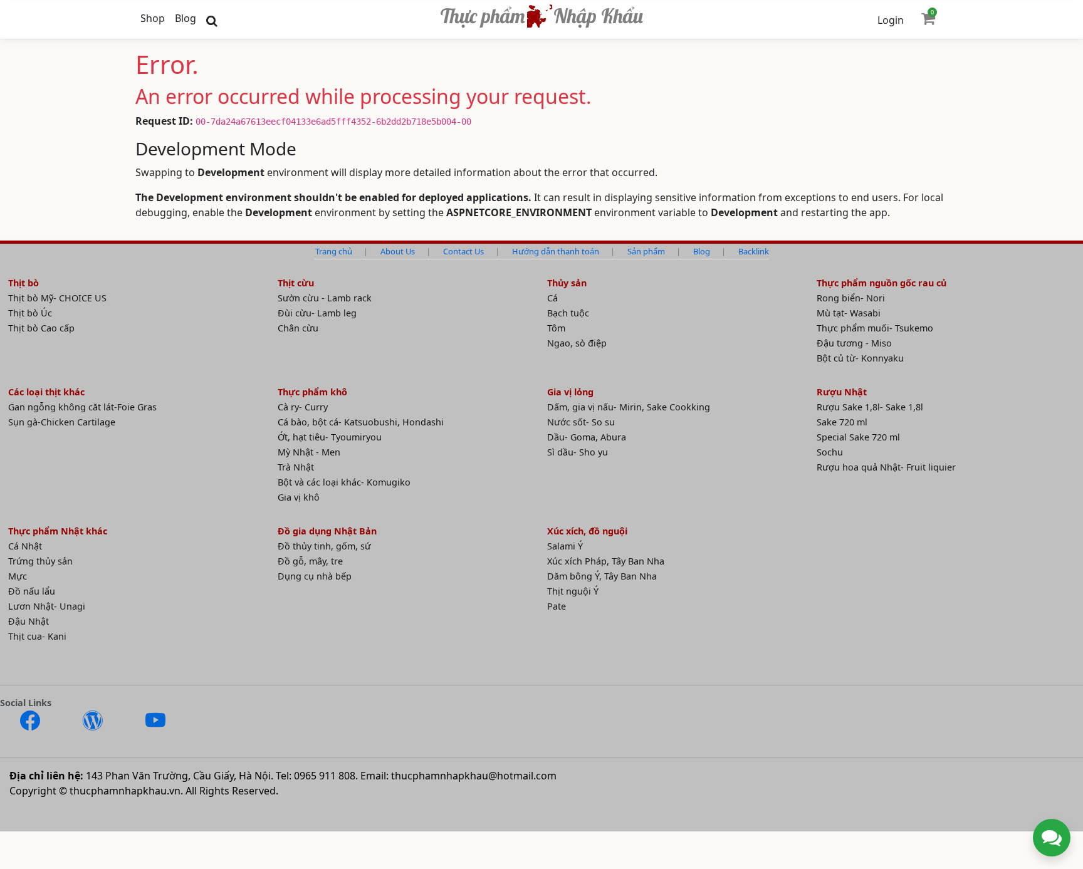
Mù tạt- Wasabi (849, 313)
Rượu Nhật (842, 392)
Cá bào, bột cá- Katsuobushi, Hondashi (361, 422)
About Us (397, 251)
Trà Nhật (296, 467)
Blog (185, 18)
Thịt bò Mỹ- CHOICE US (57, 298)
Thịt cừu (296, 283)
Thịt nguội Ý (573, 591)
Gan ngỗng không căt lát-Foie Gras (82, 407)
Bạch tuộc (568, 313)
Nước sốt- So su (581, 422)
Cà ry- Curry (303, 407)
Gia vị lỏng (570, 392)
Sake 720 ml (842, 422)
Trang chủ (333, 251)
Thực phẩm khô (312, 392)
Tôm (556, 328)
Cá (552, 298)
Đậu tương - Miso (854, 343)
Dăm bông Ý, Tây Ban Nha (602, 576)
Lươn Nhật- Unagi (46, 606)
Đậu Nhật (28, 621)
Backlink (753, 251)
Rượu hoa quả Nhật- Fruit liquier (886, 467)
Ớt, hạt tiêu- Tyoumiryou (330, 437)
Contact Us (463, 251)
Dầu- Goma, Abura (586, 437)
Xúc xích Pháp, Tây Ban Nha (605, 561)
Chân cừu (298, 328)
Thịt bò (23, 283)
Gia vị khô (299, 497)
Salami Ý (565, 546)
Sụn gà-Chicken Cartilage (61, 422)
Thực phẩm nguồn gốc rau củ (881, 283)
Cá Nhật (25, 546)
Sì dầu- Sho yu (577, 452)
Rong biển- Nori (851, 298)
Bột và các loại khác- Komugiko (344, 482)
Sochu (830, 452)
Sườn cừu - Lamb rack (325, 298)
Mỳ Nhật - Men (309, 452)
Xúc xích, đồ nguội (587, 531)
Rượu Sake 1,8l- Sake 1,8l (870, 407)
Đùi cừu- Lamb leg (317, 313)
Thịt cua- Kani (37, 636)
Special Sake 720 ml (858, 437)
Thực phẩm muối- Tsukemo (875, 328)
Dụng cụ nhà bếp (315, 576)
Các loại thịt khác (46, 392)
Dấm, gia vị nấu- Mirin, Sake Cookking (628, 407)
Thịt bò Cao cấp (41, 328)
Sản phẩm (646, 251)
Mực (17, 576)
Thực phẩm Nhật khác (57, 531)
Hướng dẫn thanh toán (555, 251)
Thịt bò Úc (30, 313)
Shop (152, 18)
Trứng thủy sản (40, 561)
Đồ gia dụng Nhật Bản (327, 531)
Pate (556, 606)
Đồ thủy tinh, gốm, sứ (324, 546)
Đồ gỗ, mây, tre (310, 561)
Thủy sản (567, 283)
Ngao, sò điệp (577, 343)
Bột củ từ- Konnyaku (860, 358)
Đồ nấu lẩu (31, 591)
